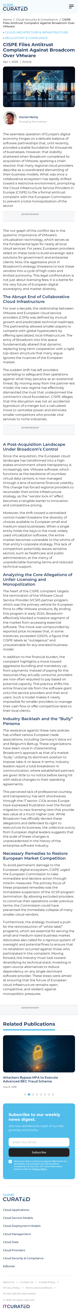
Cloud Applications (16, 1210)
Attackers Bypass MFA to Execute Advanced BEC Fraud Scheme (30, 1079)
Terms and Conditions (39, 1287)
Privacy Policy (11, 1287)
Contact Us (26, 1282)
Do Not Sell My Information (19, 1293)
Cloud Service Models (18, 1218)
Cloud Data (10, 1242)
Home (7, 19)
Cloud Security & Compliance (37, 19)
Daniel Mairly (28, 117)
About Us (8, 1282)
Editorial (8, 1266)
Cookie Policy (47, 1282)
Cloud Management (17, 1234)
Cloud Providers (14, 1250)
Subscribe (39, 1152)
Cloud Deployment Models (22, 1226)
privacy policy (39, 1169)
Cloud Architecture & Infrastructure (36, 32)
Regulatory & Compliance (26, 38)
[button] (25, 1094)
